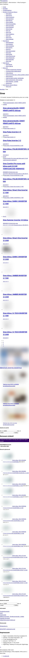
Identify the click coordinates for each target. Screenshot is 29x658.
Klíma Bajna (9, 13)
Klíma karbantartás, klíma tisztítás (14, 79)
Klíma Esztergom (10, 17)
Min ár (1, 431)
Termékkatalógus (7, 10)
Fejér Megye (6, 63)
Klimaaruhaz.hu (3, 626)
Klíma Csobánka (10, 46)
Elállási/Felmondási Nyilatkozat (7, 620)
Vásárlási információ (5, 618)
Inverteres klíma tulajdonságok (13, 71)
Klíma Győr (8, 86)
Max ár (19, 431)
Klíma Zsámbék (9, 39)
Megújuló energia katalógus (11, 368)
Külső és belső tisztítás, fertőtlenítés (15, 78)
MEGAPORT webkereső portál (7, 629)
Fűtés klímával (9, 73)
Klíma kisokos (9, 76)
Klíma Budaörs (9, 44)
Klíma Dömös (9, 47)
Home (4, 7)
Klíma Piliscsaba (10, 59)
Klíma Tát (8, 30)
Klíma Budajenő (9, 42)
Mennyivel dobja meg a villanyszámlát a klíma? (17, 74)
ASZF (1, 613)
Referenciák (9, 83)
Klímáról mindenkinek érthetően (13, 69)
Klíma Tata (8, 32)
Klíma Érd (8, 49)
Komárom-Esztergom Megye (10, 12)
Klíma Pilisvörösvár (10, 56)
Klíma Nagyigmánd (10, 51)
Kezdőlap (5, 8)
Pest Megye (6, 40)
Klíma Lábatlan (9, 22)
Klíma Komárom (10, 18)
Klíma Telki (8, 61)
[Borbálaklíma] (4, 0)
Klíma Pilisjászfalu (10, 57)
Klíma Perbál (9, 54)
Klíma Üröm (9, 37)
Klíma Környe (9, 20)
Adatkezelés (3, 614)
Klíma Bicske (9, 64)
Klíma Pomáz (9, 29)
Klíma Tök (8, 35)
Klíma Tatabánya (10, 34)
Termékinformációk (4, 611)
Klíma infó (5, 68)
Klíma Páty (8, 52)
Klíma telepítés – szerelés (12, 81)
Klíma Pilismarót (10, 27)
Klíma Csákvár (9, 66)
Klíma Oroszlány (10, 25)
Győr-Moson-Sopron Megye (10, 85)
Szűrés (16, 432)
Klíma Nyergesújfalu (11, 23)
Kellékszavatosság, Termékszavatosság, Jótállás (12, 616)
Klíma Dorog (9, 15)
